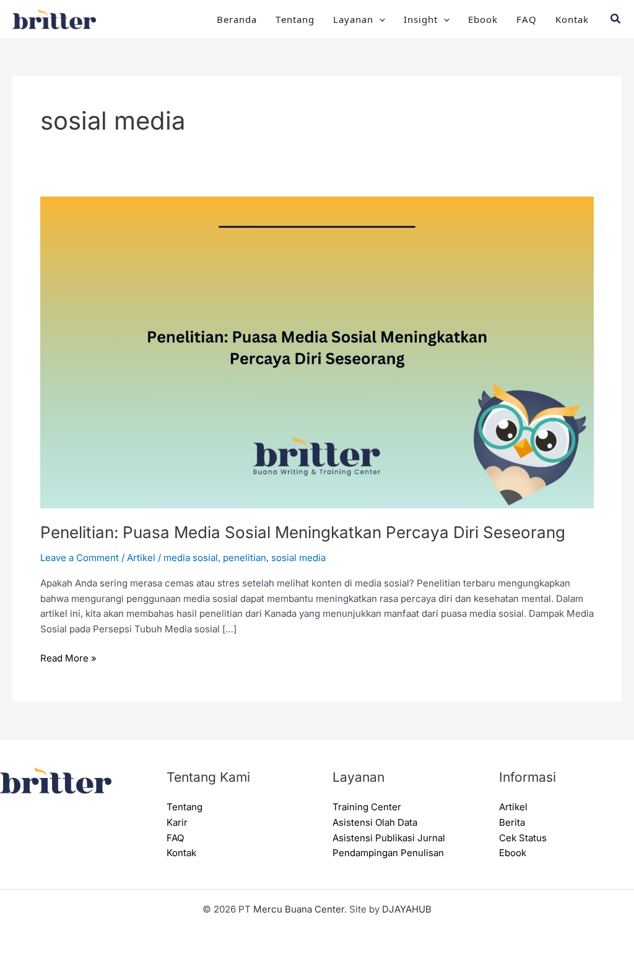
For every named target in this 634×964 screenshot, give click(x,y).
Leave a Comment (79, 558)
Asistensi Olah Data (374, 822)
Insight (421, 18)
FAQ (526, 18)
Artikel (141, 558)
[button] (379, 19)
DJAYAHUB (407, 909)
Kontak (572, 18)
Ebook (483, 18)
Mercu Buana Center (298, 909)
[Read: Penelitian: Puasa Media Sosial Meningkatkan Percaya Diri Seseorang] (317, 351)
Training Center (366, 807)
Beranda (237, 18)
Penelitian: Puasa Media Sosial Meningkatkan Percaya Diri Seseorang (302, 532)
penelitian (244, 558)
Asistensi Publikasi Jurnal (388, 838)
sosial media (298, 558)
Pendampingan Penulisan (388, 853)
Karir (177, 822)
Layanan (353, 18)
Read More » (68, 657)
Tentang (295, 18)
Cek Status (523, 838)
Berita (512, 822)
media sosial (190, 558)
